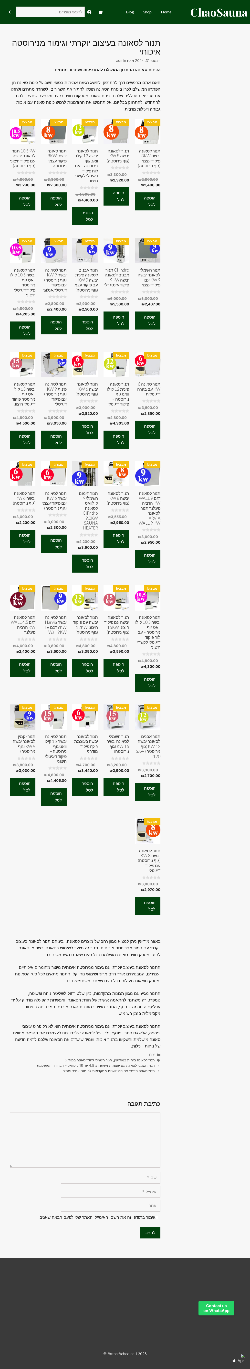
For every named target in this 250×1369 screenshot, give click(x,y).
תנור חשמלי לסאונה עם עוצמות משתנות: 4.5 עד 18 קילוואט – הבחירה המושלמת (96, 1065)
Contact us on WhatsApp (216, 1308)
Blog (130, 11)
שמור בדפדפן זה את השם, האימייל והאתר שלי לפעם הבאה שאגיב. (97, 1217)
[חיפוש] (9, 12)
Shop (147, 11)
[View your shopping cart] (100, 12)
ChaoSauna (219, 12)
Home (166, 11)
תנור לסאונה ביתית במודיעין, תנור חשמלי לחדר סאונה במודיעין (109, 1060)
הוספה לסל (150, 201)
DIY (152, 1055)
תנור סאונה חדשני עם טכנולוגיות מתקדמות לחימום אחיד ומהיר (109, 1071)
